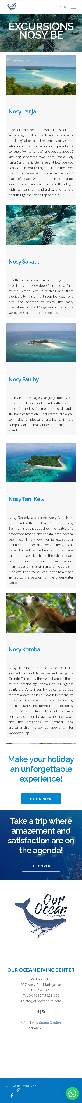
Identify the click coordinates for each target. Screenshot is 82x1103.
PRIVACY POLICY (41, 1028)
